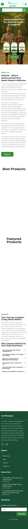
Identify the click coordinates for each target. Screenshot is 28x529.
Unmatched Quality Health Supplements (11, 350)
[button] (14, 351)
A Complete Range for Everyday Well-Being (13, 355)
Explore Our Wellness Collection (13, 371)
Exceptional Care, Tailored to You (12, 363)
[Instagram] (6, 444)
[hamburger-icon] (2, 4)
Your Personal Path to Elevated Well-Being (12, 367)
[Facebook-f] (2, 444)
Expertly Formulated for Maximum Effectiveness (10, 359)
